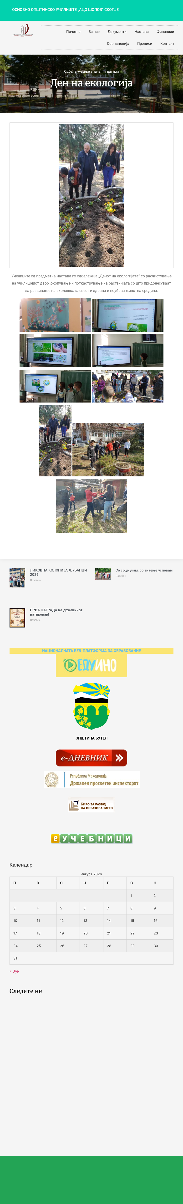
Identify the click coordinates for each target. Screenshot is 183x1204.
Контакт (167, 43)
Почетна (73, 32)
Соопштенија (118, 43)
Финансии (165, 32)
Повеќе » (35, 580)
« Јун (14, 971)
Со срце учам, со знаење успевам (144, 570)
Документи (117, 32)
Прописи (144, 43)
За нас (94, 32)
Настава (142, 32)
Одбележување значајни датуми (91, 71)
